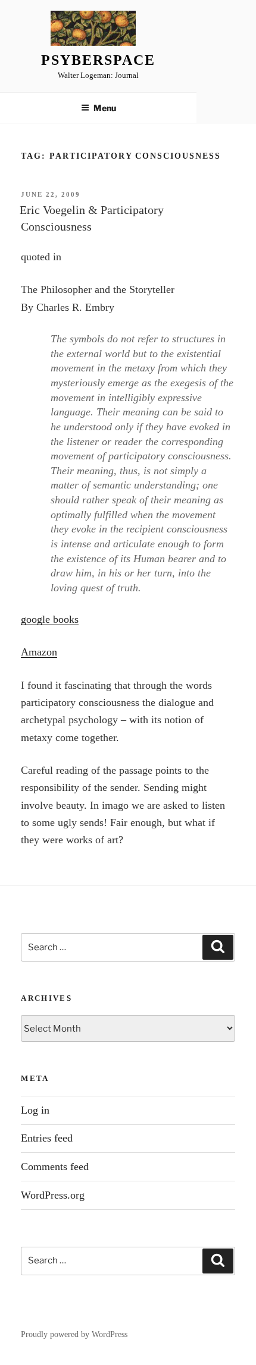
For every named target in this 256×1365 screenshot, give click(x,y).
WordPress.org (53, 1195)
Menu (104, 108)
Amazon (39, 652)
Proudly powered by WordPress (74, 1334)
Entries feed (47, 1138)
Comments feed (55, 1166)
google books (50, 619)
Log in (35, 1110)
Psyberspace (98, 60)
